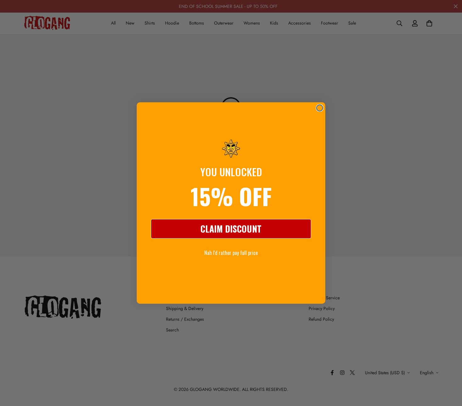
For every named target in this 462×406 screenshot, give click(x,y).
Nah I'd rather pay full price (231, 253)
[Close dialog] (319, 108)
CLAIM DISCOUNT (231, 228)
